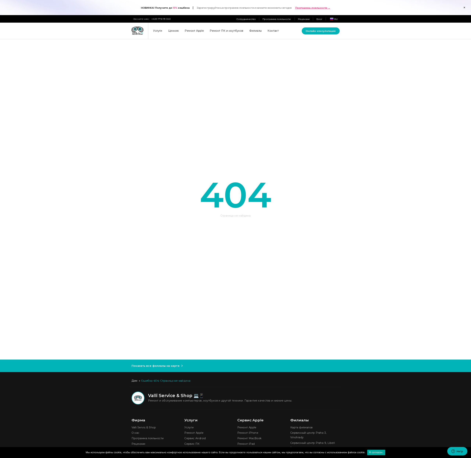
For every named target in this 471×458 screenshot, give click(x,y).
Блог (319, 19)
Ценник (173, 30)
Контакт (273, 30)
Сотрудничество (246, 19)
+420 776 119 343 (161, 18)
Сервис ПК (192, 443)
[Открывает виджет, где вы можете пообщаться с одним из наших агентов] (457, 451)
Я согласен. (376, 452)
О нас (135, 432)
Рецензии (304, 19)
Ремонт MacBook (249, 438)
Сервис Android (195, 438)
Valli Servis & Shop (144, 427)
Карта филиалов (301, 427)
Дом (134, 380)
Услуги (157, 30)
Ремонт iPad (246, 443)
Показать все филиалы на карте (156, 365)
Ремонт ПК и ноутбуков (226, 30)
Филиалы (255, 30)
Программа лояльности (277, 19)
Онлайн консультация (321, 30)
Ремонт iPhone (247, 432)
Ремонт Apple (194, 30)
